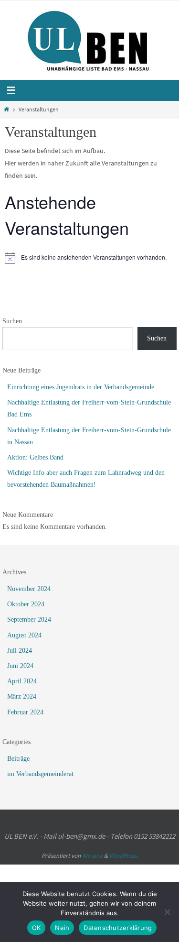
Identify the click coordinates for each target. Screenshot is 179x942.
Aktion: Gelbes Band (35, 457)
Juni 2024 (20, 665)
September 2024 (29, 619)
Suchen (12, 321)
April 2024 (22, 681)
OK (36, 927)
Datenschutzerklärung (118, 927)
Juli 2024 (19, 650)
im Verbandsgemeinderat (40, 774)
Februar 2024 (25, 712)
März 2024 (21, 696)
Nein (62, 927)
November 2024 (29, 588)
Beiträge (18, 758)
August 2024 (24, 635)
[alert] (89, 257)
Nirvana (92, 856)
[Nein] (167, 912)
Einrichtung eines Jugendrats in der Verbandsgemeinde (80, 387)
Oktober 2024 (25, 604)
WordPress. (123, 856)
